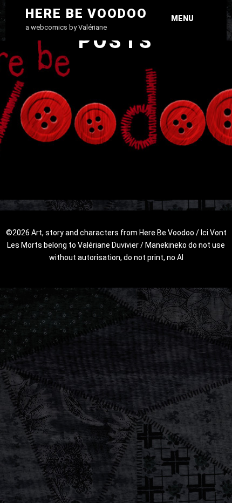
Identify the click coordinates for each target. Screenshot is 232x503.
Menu (182, 18)
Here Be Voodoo (86, 13)
